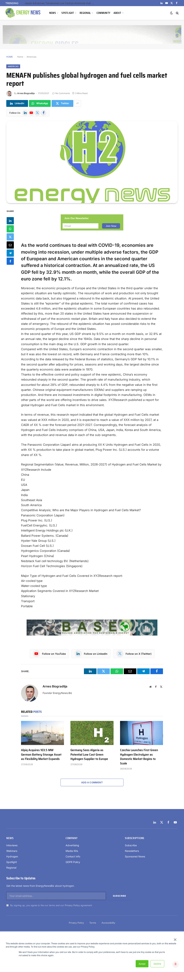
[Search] (177, 13)
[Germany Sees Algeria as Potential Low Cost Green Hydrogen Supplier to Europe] (91, 733)
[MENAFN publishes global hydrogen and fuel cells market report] (92, 162)
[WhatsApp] (10, 228)
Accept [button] (142, 963)
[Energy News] (23, 13)
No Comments (62, 93)
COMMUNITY (103, 13)
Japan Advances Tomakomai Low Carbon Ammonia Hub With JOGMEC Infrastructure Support (60, 3)
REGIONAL (85, 13)
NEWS (52, 13)
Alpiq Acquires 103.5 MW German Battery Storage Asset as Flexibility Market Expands (41, 754)
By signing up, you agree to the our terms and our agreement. (51, 905)
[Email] (10, 245)
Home (20, 56)
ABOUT (117, 13)
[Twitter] (10, 236)
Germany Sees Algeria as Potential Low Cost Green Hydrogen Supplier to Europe (89, 754)
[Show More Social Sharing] (77, 103)
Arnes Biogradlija (26, 93)
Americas (31, 56)
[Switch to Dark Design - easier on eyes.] (171, 13)
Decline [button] (157, 963)
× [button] (175, 938)
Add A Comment (92, 782)
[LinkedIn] (10, 220)
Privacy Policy (72, 905)
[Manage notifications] (175, 964)
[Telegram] (10, 253)
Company (71, 838)
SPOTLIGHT (67, 13)
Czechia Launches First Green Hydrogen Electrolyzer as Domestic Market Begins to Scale (139, 757)
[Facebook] (10, 261)
